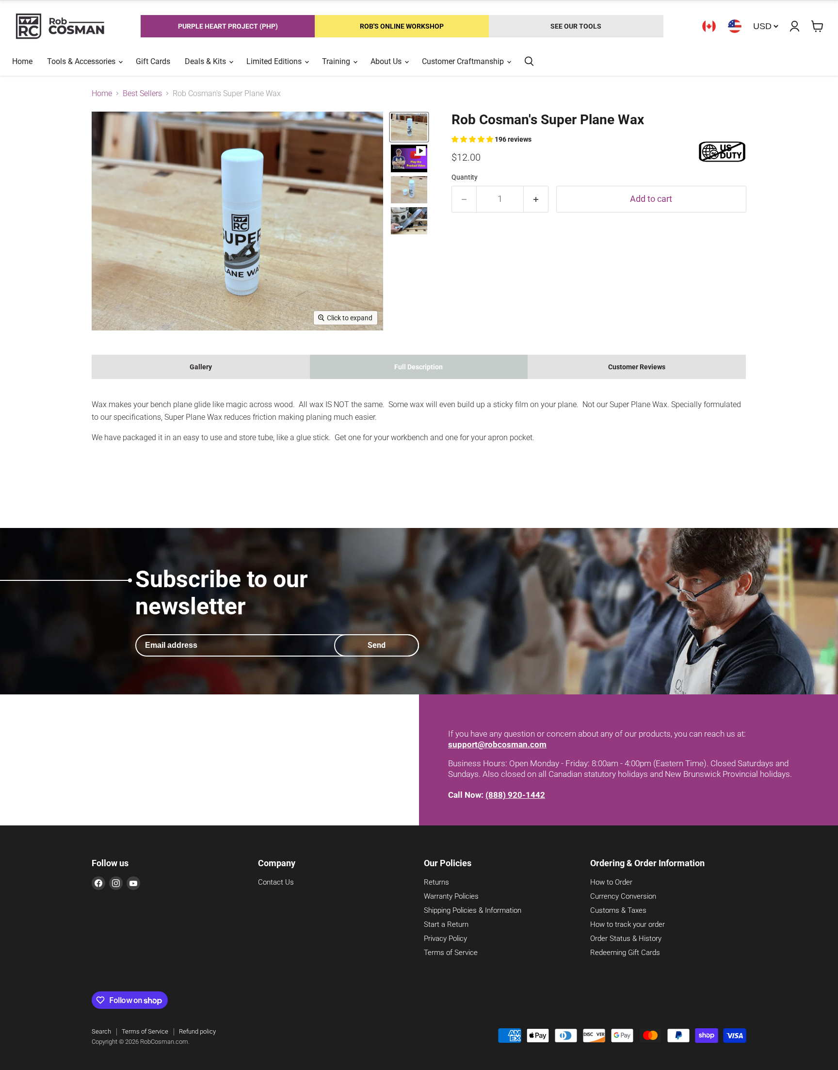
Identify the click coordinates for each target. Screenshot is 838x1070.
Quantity (464, 177)
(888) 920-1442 (515, 795)
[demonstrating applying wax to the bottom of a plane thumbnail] (409, 220)
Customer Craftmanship (464, 61)
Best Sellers (142, 93)
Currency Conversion (623, 896)
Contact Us (276, 882)
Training (337, 61)
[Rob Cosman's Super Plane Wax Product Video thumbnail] (409, 158)
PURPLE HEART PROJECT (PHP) (228, 26)
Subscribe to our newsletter (221, 592)
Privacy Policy (445, 938)
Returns (436, 882)
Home (22, 61)
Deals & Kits (206, 61)
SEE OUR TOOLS (575, 26)
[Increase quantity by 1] (536, 199)
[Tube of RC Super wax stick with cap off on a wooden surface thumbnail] (409, 189)
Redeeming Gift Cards (625, 952)
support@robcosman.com (497, 744)
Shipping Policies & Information (472, 910)
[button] (473, 139)
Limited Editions (275, 61)
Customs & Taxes (618, 910)
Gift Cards (153, 61)
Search (101, 1031)
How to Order (611, 882)
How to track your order (627, 924)
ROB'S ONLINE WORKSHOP (402, 26)
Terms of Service (451, 952)
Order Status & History (625, 938)
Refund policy (197, 1031)
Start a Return (446, 924)
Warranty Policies (451, 896)
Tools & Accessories (82, 61)
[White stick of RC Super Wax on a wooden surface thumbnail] (409, 127)
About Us (387, 61)
